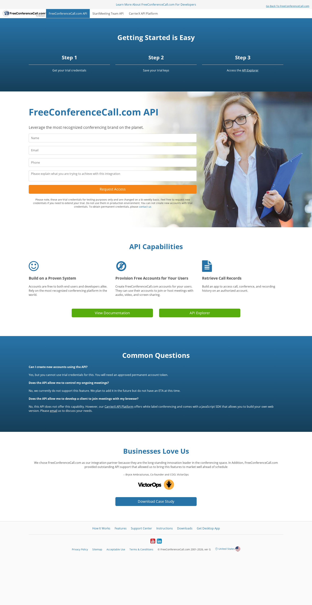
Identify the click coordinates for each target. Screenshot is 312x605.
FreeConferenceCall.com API (68, 14)
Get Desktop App (208, 528)
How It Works (101, 528)
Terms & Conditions (141, 549)
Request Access (113, 189)
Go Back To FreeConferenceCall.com (287, 6)
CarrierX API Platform (143, 14)
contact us (145, 206)
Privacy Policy (80, 549)
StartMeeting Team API (108, 14)
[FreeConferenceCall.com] (24, 13)
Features (121, 528)
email (53, 411)
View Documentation (112, 312)
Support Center (141, 528)
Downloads (184, 528)
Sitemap (97, 549)
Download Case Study (156, 501)
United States (226, 549)
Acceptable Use (116, 549)
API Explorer (250, 70)
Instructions (164, 528)
